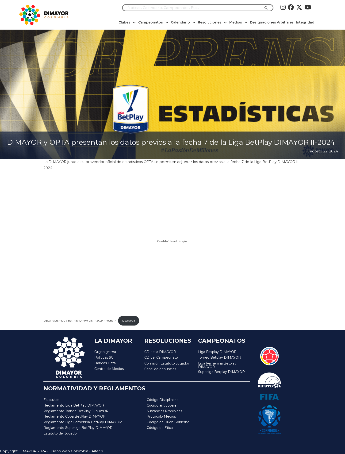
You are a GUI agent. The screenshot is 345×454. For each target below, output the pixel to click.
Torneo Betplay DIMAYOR (219, 357)
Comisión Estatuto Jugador (166, 363)
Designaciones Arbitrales (272, 22)
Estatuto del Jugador (60, 433)
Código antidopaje (161, 405)
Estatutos (51, 400)
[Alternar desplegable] (134, 22)
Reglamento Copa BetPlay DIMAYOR (74, 416)
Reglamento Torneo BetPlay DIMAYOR (75, 411)
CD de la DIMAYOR (160, 352)
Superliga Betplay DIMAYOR (221, 372)
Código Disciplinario (163, 400)
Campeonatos (150, 22)
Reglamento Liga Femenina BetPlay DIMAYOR (82, 422)
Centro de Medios (109, 369)
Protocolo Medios (161, 416)
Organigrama (105, 352)
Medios (235, 22)
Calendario (180, 22)
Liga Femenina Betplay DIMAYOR (217, 365)
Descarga (128, 320)
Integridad (305, 22)
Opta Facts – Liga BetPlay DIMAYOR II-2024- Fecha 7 (79, 320)
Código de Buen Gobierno (168, 422)
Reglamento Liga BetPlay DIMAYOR (73, 405)
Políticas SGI (104, 357)
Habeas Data (105, 363)
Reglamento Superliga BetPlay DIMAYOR (77, 428)
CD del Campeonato (161, 357)
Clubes (124, 22)
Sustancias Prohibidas (164, 411)
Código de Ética (160, 428)
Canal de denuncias (160, 369)
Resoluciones (209, 22)
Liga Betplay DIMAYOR (217, 352)
